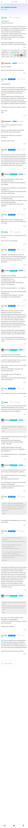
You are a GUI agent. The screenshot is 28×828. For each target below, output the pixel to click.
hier (20, 288)
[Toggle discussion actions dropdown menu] (26, 1)
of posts (14, 1)
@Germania (4, 640)
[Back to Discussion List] (1, 1)
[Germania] (21, 55)
